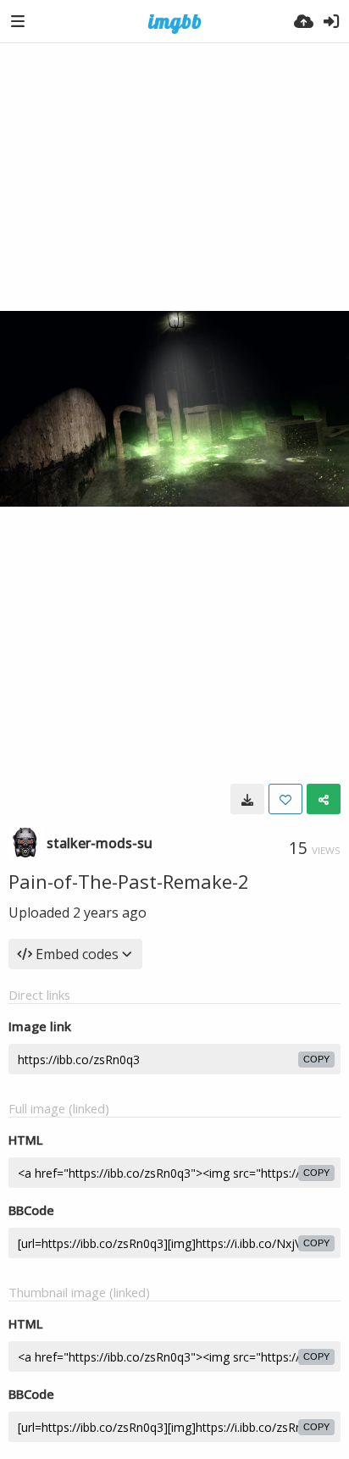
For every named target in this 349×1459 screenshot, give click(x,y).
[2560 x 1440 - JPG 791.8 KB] (247, 799)
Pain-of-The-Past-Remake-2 (128, 881)
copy (316, 1059)
